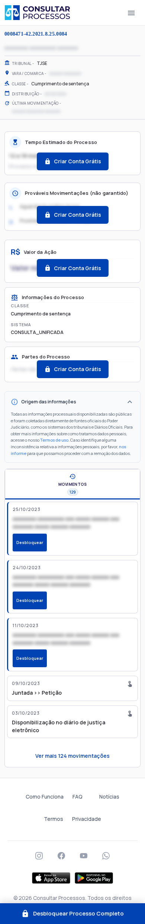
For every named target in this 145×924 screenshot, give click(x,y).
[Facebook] (61, 856)
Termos (53, 818)
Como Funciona (45, 796)
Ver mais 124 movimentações (72, 755)
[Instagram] (39, 856)
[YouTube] (84, 856)
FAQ (77, 796)
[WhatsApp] (106, 856)
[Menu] (131, 13)
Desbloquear (29, 542)
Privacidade (86, 818)
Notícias (109, 796)
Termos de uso (54, 440)
